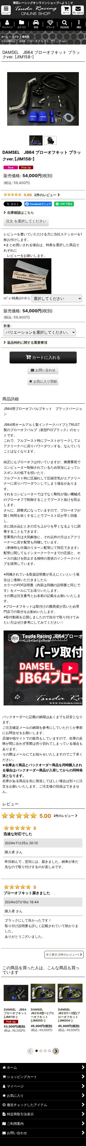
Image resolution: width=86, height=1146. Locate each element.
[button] (6, 10)
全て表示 (62, 954)
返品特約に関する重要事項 (27, 342)
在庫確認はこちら (20, 212)
